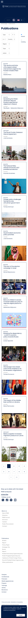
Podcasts (4, 579)
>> (16, 477)
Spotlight (6, 130)
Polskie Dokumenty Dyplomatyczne (12, 553)
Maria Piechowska (8, 406)
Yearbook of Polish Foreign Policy (11, 558)
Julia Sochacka (7, 138)
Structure (5, 519)
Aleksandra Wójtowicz (17, 108)
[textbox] (20, 20)
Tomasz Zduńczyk (8, 206)
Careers (4, 521)
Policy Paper (5, 545)
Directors (4, 515)
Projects (4, 583)
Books (4, 549)
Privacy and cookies (6, 602)
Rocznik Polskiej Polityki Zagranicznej (12, 560)
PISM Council (6, 517)
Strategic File (6, 547)
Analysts (4, 574)
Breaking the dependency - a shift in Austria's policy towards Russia (12, 335)
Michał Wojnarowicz (9, 272)
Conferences (5, 576)
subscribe (4, 494)
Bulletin (5, 63)
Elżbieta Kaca (7, 74)
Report (4, 542)
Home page (4, 23)
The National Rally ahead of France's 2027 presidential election (11, 167)
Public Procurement (7, 524)
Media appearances (7, 581)
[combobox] (20, 20)
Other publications (7, 562)
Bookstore (5, 589)
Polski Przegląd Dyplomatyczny (11, 555)
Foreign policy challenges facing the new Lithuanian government (12, 201)
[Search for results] (13, 20)
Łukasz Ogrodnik (8, 340)
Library (4, 587)
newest (23, 36)
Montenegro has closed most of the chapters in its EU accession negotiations (12, 368)
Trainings (4, 585)
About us (4, 511)
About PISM (5, 513)
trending (23, 42)
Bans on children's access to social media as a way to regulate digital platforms (12, 301)
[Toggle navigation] (2, 1)
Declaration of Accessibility (17, 602)
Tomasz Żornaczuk (8, 374)
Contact (4, 526)
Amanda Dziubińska (9, 173)
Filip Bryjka (6, 108)
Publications (12, 23)
